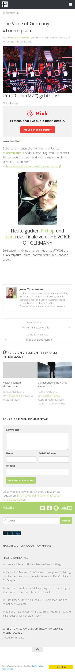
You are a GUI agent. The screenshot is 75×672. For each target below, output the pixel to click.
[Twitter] (42, 508)
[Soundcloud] (63, 508)
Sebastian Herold (51, 396)
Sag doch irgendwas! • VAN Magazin (26, 611)
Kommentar (13, 429)
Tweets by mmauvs (13, 637)
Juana (10, 237)
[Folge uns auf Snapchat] (56, 508)
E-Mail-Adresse (48, 453)
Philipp (48, 231)
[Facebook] (49, 508)
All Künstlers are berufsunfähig (44, 564)
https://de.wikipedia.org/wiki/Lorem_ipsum (32, 166)
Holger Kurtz (15, 396)
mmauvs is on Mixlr (11, 141)
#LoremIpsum (11, 13)
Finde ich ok (61, 667)
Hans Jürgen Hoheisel (17, 599)
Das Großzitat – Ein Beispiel (34, 592)
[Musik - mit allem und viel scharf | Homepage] (6, 4)
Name (10, 453)
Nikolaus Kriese (14, 564)
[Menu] (70, 4)
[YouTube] (69, 508)
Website (10, 465)
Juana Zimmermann (18, 37)
